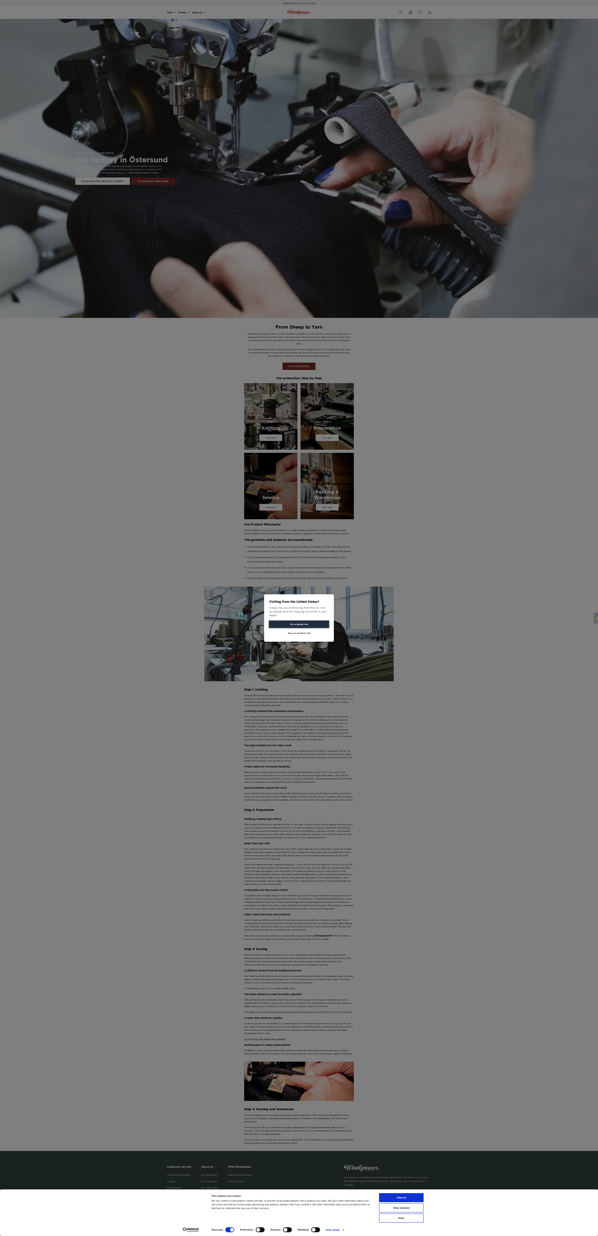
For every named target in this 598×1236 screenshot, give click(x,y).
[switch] (260, 1229)
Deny (401, 1218)
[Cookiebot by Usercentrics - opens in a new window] (190, 1230)
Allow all (401, 1197)
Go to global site (299, 624)
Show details (333, 1230)
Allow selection (401, 1208)
